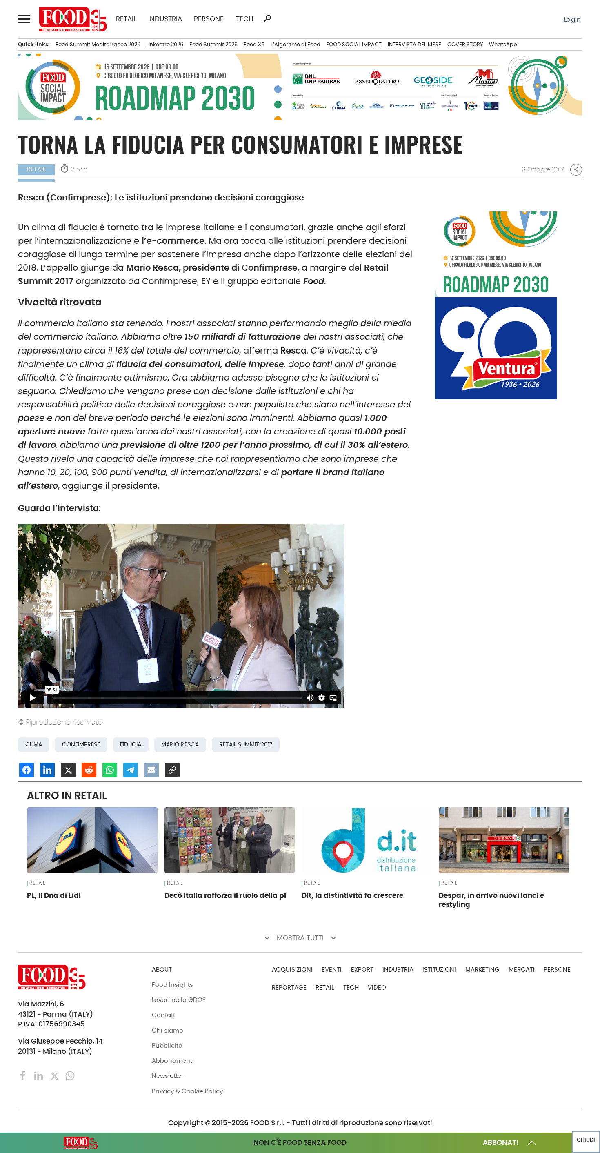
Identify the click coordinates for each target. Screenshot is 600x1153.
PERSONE (209, 19)
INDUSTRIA (165, 19)
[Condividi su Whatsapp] (109, 770)
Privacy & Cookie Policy (187, 1091)
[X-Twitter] (55, 1075)
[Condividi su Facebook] (26, 770)
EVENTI (332, 969)
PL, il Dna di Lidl (54, 895)
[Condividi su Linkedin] (47, 770)
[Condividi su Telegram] (130, 770)
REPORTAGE (289, 987)
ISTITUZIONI (439, 969)
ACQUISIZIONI (292, 969)
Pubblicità (167, 1045)
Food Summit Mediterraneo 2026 (98, 44)
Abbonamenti (173, 1060)
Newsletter (168, 1075)
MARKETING (482, 969)
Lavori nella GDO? (179, 999)
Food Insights (172, 984)
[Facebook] (24, 1075)
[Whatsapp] (70, 1075)
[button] (24, 19)
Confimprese (81, 744)
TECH (244, 19)
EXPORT (362, 969)
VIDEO (377, 987)
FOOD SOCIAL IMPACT (354, 44)
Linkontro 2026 (164, 44)
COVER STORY (465, 44)
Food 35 (254, 44)
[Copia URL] (172, 770)
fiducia (130, 744)
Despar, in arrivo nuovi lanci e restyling (491, 900)
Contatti (164, 1015)
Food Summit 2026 (213, 44)
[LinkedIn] (39, 1075)
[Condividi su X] (68, 770)
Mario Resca (180, 744)
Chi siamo (167, 1030)
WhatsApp (503, 44)
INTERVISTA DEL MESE (414, 44)
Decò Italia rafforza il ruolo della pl (225, 895)
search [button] (267, 18)
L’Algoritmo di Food (295, 44)
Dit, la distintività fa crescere (352, 895)
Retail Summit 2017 (246, 744)
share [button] (576, 169)
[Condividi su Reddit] (89, 770)
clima (33, 744)
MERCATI (522, 969)
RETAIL (126, 19)
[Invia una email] (151, 770)
